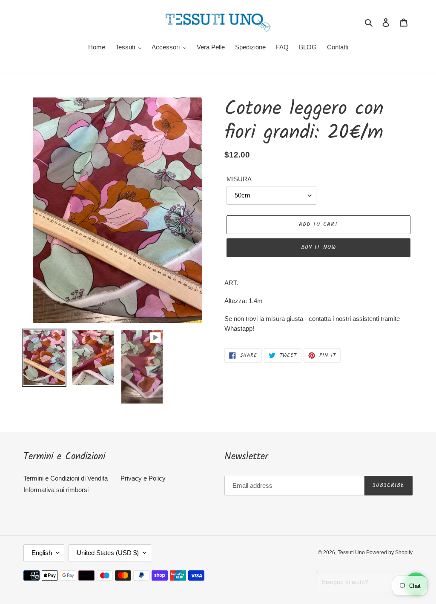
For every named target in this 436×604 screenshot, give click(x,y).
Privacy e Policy (143, 478)
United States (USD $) (108, 552)
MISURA (239, 179)
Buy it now (318, 247)
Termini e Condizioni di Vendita (65, 478)
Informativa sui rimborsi (56, 489)
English (42, 552)
